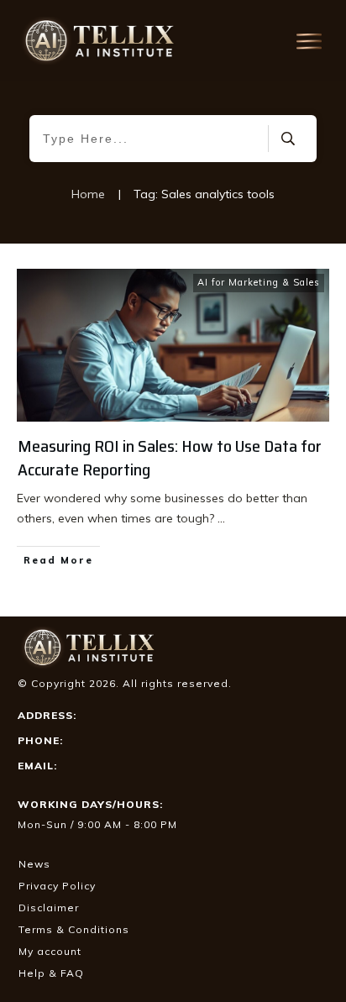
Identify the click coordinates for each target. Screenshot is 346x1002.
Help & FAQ (51, 973)
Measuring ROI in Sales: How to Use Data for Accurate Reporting (170, 458)
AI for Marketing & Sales (258, 282)
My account (49, 951)
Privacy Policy (57, 885)
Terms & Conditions (73, 929)
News (34, 864)
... (221, 518)
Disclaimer (48, 907)
